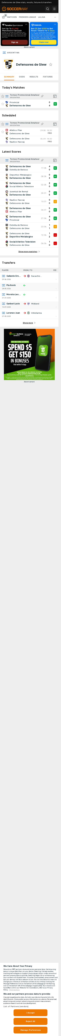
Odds (22, 77)
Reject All (30, 1021)
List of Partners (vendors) (15, 1006)
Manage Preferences (30, 1030)
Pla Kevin (11, 285)
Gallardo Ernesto (15, 276)
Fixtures (48, 77)
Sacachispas (37, 276)
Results (33, 77)
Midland (35, 303)
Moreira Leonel (14, 294)
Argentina (13, 52)
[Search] (47, 9)
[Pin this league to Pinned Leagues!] (42, 96)
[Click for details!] (29, 104)
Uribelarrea (36, 313)
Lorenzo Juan (13, 313)
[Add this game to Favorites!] (2, 104)
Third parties (14, 990)
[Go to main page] (17, 9)
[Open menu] (54, 9)
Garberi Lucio (13, 303)
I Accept (30, 1013)
